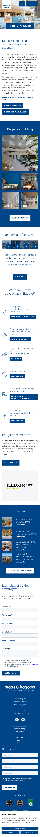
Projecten (20, 731)
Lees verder (17, 376)
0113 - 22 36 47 (20, 710)
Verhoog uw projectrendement (20, 397)
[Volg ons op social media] (17, 719)
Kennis (20, 740)
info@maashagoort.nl (20, 713)
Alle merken (10, 463)
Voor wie (20, 277)
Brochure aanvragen (15, 112)
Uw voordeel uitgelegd (22, 317)
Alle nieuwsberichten (20, 571)
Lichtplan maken (20, 726)
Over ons (20, 737)
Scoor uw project (20, 339)
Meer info (16, 359)
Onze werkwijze (12, 106)
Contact (20, 743)
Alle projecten (20, 218)
